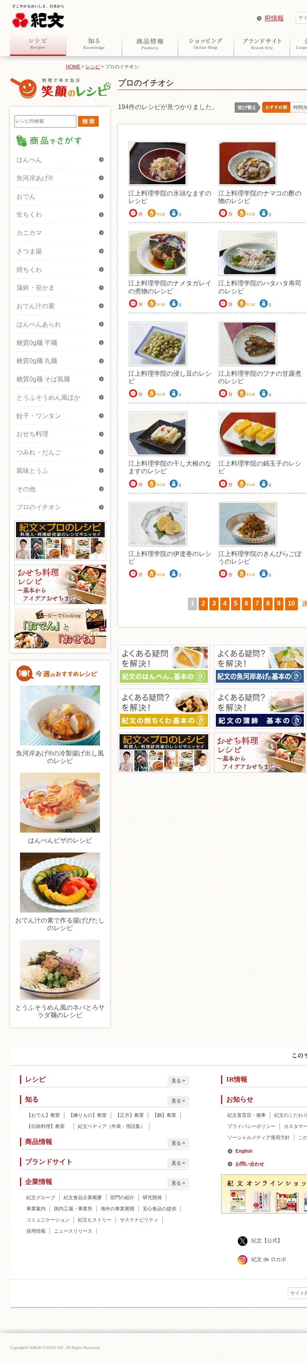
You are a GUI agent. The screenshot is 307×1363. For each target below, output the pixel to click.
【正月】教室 (129, 1115)
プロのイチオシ (38, 507)
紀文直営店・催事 (246, 1115)
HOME (73, 67)
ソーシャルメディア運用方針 (258, 1137)
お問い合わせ (249, 1164)
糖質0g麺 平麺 (36, 342)
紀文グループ (40, 1197)
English (243, 1151)
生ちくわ (29, 214)
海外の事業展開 (117, 1209)
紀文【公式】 (267, 1240)
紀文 (38, 14)
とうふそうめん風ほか (48, 397)
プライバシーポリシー (251, 1126)
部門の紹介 (122, 1197)
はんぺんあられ (38, 324)
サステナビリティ (139, 1220)
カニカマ (29, 232)
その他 (26, 489)
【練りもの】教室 (87, 1115)
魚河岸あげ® (34, 178)
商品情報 (150, 43)
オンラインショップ (206, 43)
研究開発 (152, 1197)
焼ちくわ (29, 269)
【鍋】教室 (164, 1115)
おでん (26, 196)
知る (94, 43)
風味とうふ (32, 470)
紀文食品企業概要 (83, 1197)
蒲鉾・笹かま (35, 287)
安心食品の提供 (159, 1209)
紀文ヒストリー (95, 1220)
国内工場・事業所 (73, 1209)
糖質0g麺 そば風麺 (43, 379)
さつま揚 (29, 251)
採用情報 (36, 1231)
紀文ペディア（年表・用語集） (111, 1126)
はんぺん (29, 159)
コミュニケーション (48, 1220)
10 (291, 603)
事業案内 (36, 1209)
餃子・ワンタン (38, 415)
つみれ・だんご (38, 452)
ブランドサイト (262, 43)
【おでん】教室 (43, 1115)
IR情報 (274, 18)
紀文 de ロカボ (268, 1259)
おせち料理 (32, 433)
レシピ (38, 43)
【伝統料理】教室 (48, 1126)
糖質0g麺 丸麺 (36, 360)
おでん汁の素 (35, 306)
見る (176, 1081)
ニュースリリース (73, 1231)
